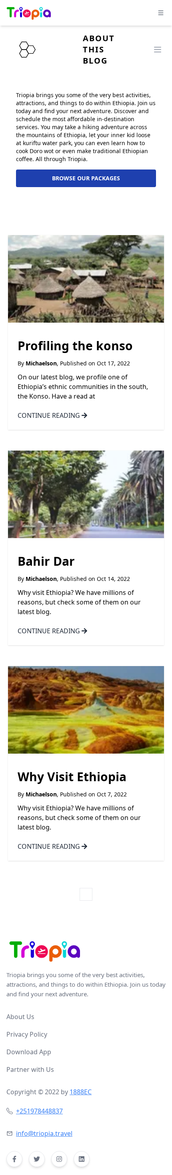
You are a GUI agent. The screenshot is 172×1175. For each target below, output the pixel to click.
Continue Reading (50, 415)
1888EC (81, 1091)
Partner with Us (30, 1069)
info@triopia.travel (44, 1133)
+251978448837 (39, 1111)
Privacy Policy (26, 1034)
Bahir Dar (46, 561)
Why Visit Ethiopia (72, 777)
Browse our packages (86, 178)
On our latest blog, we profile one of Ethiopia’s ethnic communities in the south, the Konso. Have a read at (83, 387)
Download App (28, 1051)
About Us (20, 1016)
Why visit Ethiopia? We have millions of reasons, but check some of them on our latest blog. (79, 602)
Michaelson (41, 363)
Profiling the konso (75, 346)
